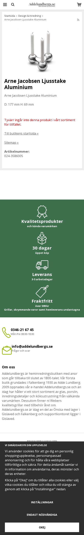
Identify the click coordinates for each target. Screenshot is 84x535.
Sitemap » (11, 142)
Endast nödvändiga (42, 515)
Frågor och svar (21, 350)
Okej (42, 527)
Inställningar (42, 502)
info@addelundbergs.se (32, 346)
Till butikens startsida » (21, 133)
